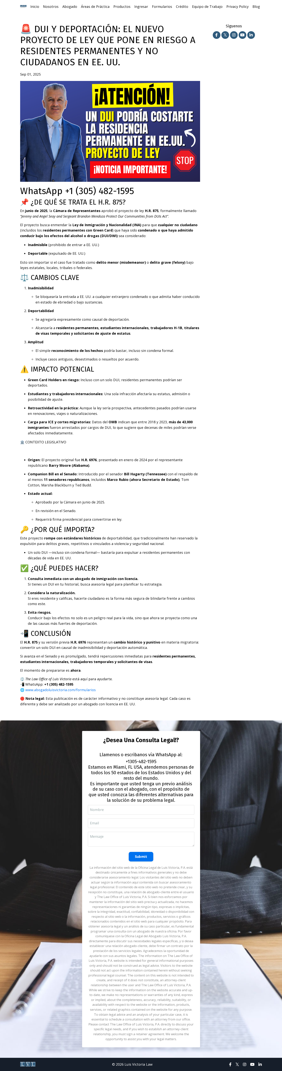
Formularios (162, 6)
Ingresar (141, 6)
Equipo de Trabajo (207, 6)
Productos (121, 6)
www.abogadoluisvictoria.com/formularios (60, 690)
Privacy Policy (237, 6)
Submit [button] (141, 856)
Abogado (69, 6)
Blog (256, 6)
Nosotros (51, 6)
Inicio (34, 6)
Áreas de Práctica (95, 6)
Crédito (182, 6)
